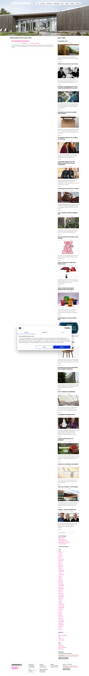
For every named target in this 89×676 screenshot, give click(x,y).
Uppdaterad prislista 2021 (62, 540)
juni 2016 (60, 576)
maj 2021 (60, 554)
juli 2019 (59, 562)
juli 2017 (59, 573)
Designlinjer (56, 3)
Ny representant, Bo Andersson (20, 41)
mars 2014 (60, 602)
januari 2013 (60, 618)
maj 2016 (60, 577)
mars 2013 (60, 615)
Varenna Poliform (61, 639)
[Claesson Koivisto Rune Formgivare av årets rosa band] (68, 253)
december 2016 (61, 574)
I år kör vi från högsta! (62, 543)
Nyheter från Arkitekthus (35, 43)
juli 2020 (59, 557)
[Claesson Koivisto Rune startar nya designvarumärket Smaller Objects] (68, 307)
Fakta (62, 3)
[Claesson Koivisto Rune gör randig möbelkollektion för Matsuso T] (68, 357)
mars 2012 (60, 629)
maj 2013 (60, 612)
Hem (38, 3)
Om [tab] (62, 332)
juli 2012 (59, 627)
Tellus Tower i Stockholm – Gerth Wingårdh (68, 486)
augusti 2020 (60, 555)
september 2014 (61, 596)
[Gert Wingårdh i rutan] (68, 55)
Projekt (72, 3)
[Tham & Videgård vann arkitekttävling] (68, 405)
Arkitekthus (22, 3)
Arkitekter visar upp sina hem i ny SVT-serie (68, 64)
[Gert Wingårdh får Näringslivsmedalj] (68, 428)
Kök (59, 633)
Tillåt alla (62, 347)
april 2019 (60, 563)
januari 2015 (60, 593)
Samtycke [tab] (26, 332)
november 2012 (61, 621)
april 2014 (60, 601)
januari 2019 (60, 565)
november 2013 (61, 605)
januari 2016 (60, 582)
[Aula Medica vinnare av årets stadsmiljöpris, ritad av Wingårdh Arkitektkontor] (68, 382)
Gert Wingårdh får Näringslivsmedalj (66, 414)
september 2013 (61, 607)
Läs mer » (59, 61)
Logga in (59, 644)
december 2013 (61, 604)
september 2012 (61, 624)
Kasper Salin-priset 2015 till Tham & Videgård (68, 188)
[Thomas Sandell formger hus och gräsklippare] (68, 453)
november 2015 (61, 585)
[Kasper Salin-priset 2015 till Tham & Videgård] (68, 202)
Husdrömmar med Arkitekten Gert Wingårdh (68, 464)
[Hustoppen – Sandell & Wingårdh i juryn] (68, 521)
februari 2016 (60, 580)
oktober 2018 (60, 566)
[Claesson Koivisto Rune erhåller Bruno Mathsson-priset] (68, 277)
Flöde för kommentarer (62, 647)
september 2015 (61, 588)
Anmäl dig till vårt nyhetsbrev (65, 653)
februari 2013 (60, 616)
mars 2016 (60, 579)
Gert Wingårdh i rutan (63, 41)
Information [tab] (44, 332)
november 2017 (61, 571)
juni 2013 (60, 610)
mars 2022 (60, 552)
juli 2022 (59, 551)
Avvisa (44, 347)
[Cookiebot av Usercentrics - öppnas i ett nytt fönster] (65, 328)
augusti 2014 (60, 598)
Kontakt (78, 3)
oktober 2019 (60, 560)
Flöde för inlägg (61, 645)
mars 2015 (60, 590)
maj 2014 (60, 599)
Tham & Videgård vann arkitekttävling (66, 391)
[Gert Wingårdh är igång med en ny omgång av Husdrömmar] (68, 152)
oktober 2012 (60, 623)
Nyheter (67, 3)
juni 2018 (60, 568)
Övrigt (71, 65)
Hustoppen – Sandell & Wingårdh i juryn (67, 509)
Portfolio (42, 3)
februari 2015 (60, 591)
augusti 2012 (60, 626)
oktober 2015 (60, 587)
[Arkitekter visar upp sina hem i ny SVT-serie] (68, 77)
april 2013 (60, 613)
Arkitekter (49, 3)
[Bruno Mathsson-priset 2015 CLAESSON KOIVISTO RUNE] (68, 127)
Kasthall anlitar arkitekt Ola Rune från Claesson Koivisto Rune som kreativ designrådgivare (66, 163)
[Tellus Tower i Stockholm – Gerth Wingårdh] (68, 500)
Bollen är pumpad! (61, 537)
